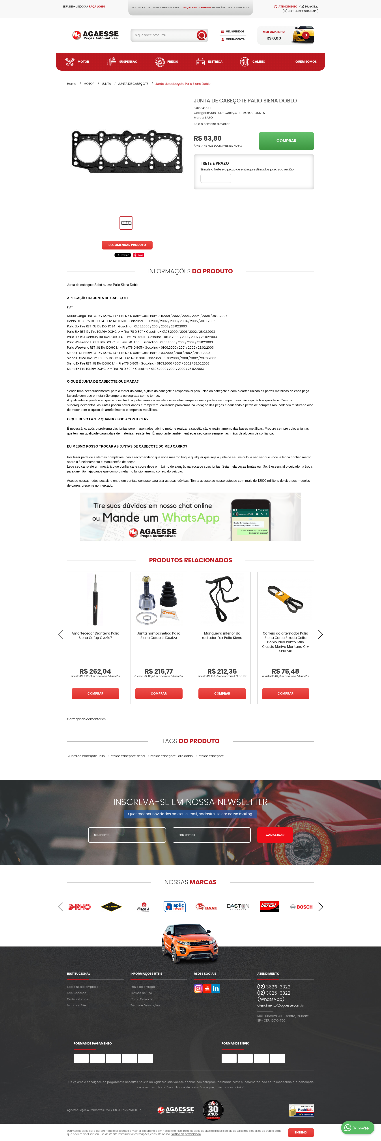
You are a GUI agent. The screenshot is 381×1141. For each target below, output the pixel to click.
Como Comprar (142, 999)
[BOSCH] (301, 907)
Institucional (78, 973)
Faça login (97, 6)
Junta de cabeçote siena (126, 756)
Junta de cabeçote (209, 756)
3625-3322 (308, 6)
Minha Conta (235, 39)
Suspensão (128, 61)
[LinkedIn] (215, 988)
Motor (83, 61)
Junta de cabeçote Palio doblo (170, 756)
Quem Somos (306, 61)
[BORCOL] (269, 907)
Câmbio (258, 61)
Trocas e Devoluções (145, 1005)
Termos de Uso (141, 993)
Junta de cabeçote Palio (86, 756)
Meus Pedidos (235, 31)
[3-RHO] (79, 907)
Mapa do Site (76, 1005)
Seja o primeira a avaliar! (212, 124)
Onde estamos (77, 999)
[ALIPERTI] (143, 907)
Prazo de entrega (143, 987)
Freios (172, 61)
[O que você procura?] (201, 35)
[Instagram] (198, 988)
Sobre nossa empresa (83, 987)
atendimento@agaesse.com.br (280, 1005)
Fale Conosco (76, 993)
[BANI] (206, 907)
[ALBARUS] (111, 907)
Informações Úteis (146, 973)
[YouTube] (207, 988)
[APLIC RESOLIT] (174, 907)
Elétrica (215, 61)
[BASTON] (238, 907)
